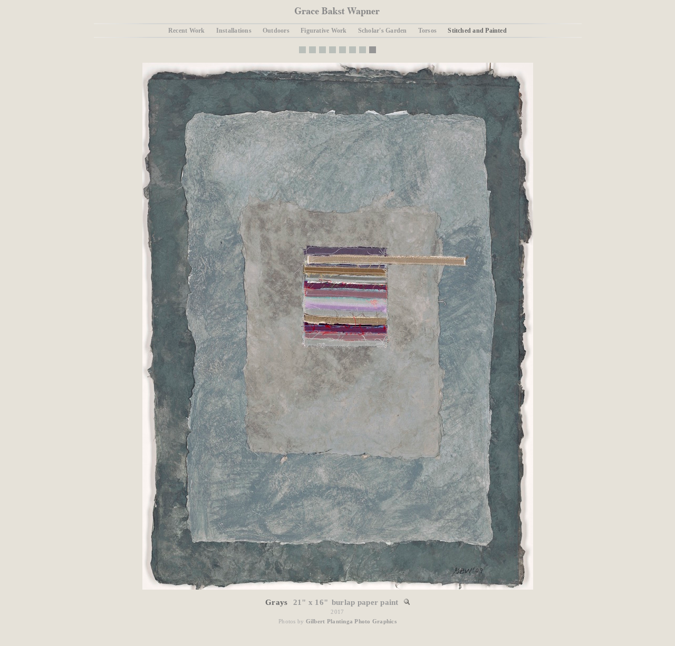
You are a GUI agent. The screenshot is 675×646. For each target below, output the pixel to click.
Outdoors (276, 30)
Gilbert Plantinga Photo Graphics (351, 621)
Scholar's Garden (382, 30)
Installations (234, 30)
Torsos (427, 30)
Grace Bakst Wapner (337, 11)
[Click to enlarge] (337, 587)
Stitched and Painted (477, 30)
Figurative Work (323, 30)
